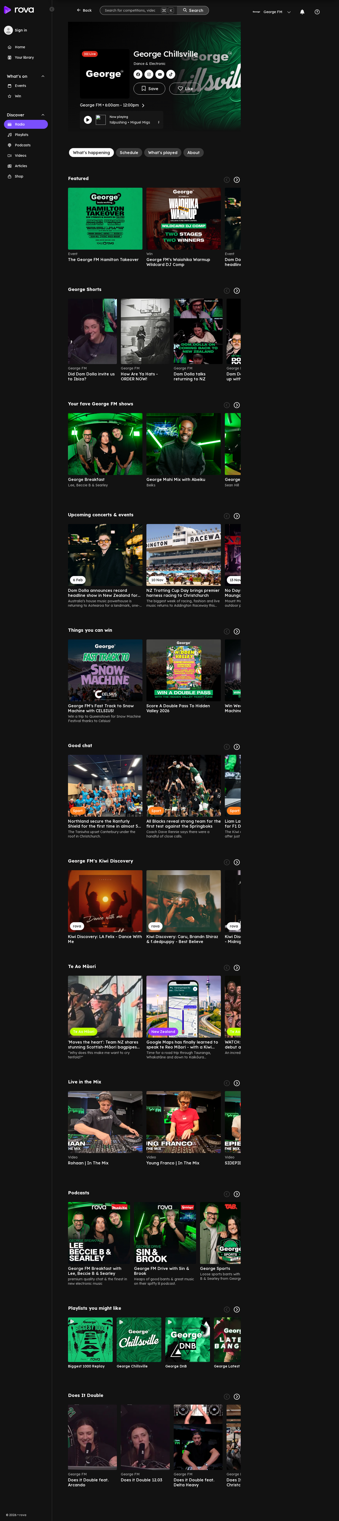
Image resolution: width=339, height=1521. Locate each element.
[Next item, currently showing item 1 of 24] (237, 968)
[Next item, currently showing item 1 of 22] (237, 291)
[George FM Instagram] (148, 74)
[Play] (88, 120)
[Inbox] (302, 12)
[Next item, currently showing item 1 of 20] (237, 631)
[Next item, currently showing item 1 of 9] (237, 1309)
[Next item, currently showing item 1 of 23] (237, 516)
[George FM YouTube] (159, 74)
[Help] (317, 12)
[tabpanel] (154, 831)
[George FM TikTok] (170, 74)
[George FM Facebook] (138, 74)
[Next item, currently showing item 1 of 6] (237, 180)
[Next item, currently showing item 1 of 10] (237, 1397)
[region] (154, 227)
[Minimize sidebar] (52, 9)
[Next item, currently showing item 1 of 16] (237, 405)
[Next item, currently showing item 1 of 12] (237, 747)
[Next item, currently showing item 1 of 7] (237, 1194)
